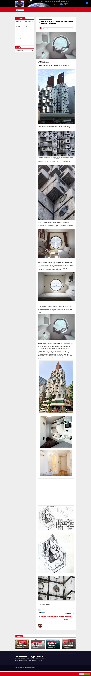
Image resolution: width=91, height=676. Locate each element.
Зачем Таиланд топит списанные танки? (68, 618)
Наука (27, 8)
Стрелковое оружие (38, 642)
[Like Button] (39, 610)
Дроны (49, 642)
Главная (21, 8)
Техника (34, 8)
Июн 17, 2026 (19, 647)
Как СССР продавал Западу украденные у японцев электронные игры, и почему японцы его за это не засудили (24, 22)
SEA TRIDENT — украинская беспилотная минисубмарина (52, 646)
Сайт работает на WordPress (19, 667)
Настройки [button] (81, 673)
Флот (54, 642)
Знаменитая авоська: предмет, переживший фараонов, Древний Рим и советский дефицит (24, 37)
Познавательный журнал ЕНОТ (29, 657)
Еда (52, 8)
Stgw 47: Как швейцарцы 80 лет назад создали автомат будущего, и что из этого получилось (24, 28)
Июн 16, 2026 (50, 647)
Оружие (41, 8)
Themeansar (33, 667)
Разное (20, 642)
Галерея (66, 8)
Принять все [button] (87, 673)
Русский (18, 10)
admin (45, 624)
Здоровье (58, 8)
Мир (47, 8)
